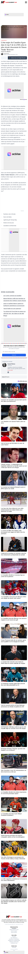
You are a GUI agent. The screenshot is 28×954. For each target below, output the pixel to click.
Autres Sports (14, 932)
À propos (14, 936)
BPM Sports (7, 376)
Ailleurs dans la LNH (14, 929)
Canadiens (14, 928)
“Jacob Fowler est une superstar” (12, 308)
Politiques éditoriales (14, 941)
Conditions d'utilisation (14, 939)
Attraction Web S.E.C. (11, 924)
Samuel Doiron (6, 53)
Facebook (14, 947)
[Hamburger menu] (26, 2)
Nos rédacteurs (14, 937)
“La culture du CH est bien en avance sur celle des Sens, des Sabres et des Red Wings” (14, 313)
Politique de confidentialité (14, 940)
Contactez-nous (14, 943)
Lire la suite (10, 370)
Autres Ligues (14, 931)
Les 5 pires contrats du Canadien (12, 295)
